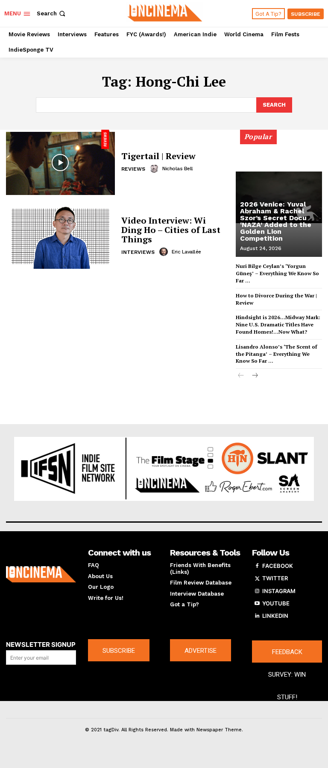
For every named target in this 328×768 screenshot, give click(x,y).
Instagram (279, 591)
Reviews (133, 169)
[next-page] (254, 376)
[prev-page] (241, 376)
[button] (52, 13)
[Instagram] (257, 591)
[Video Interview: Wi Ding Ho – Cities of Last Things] (60, 236)
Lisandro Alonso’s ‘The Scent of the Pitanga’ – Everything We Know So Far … (276, 353)
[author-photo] (155, 168)
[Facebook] (257, 566)
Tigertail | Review (158, 156)
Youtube (276, 603)
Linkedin (275, 615)
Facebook (277, 565)
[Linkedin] (257, 616)
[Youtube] (257, 604)
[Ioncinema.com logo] (41, 574)
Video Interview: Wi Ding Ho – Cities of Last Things (170, 230)
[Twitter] (257, 578)
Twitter (275, 578)
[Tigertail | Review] (60, 162)
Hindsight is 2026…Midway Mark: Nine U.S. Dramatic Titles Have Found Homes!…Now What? (278, 324)
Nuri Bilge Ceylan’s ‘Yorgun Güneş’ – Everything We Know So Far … (277, 273)
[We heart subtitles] (165, 12)
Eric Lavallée (186, 252)
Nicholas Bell (177, 169)
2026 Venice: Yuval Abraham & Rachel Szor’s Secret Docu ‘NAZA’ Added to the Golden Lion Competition (275, 221)
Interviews (138, 252)
